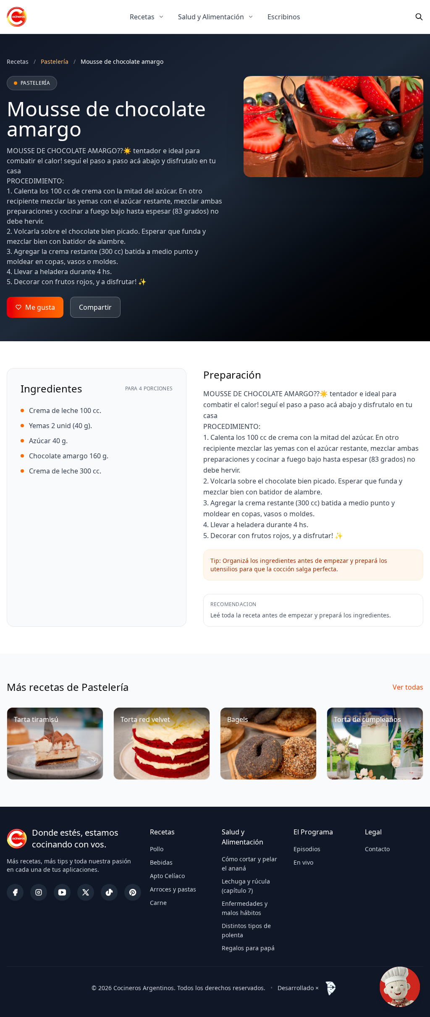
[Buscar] (419, 17)
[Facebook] (15, 892)
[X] (85, 892)
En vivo (303, 862)
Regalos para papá (248, 948)
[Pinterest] (132, 892)
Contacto (377, 849)
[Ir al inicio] (17, 17)
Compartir (95, 307)
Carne (158, 903)
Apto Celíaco (167, 876)
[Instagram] (38, 892)
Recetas (142, 16)
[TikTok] (109, 892)
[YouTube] (62, 892)
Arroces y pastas (173, 889)
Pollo (156, 849)
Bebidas (161, 862)
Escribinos (283, 16)
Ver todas (408, 687)
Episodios (307, 849)
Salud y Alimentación (211, 16)
